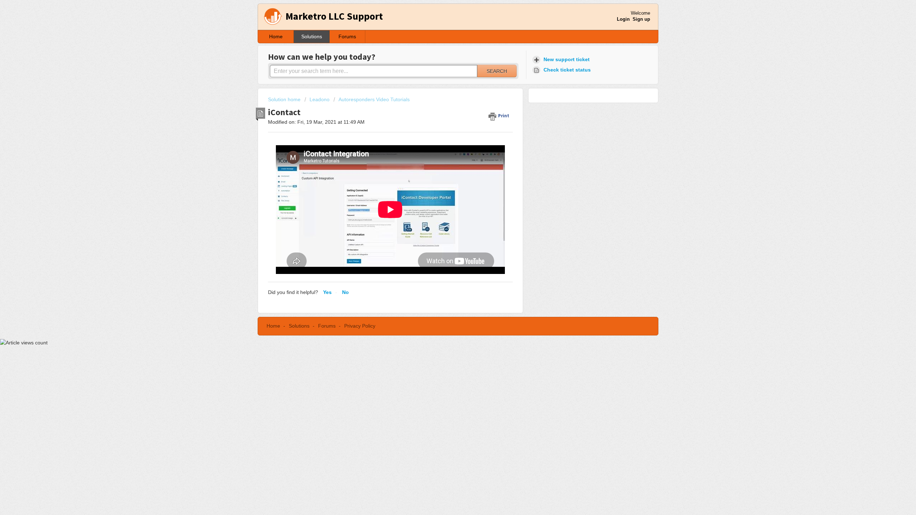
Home (276, 36)
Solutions (311, 36)
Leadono (320, 99)
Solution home (285, 99)
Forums (347, 36)
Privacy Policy (359, 326)
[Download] (444, 166)
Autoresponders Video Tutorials (374, 99)
